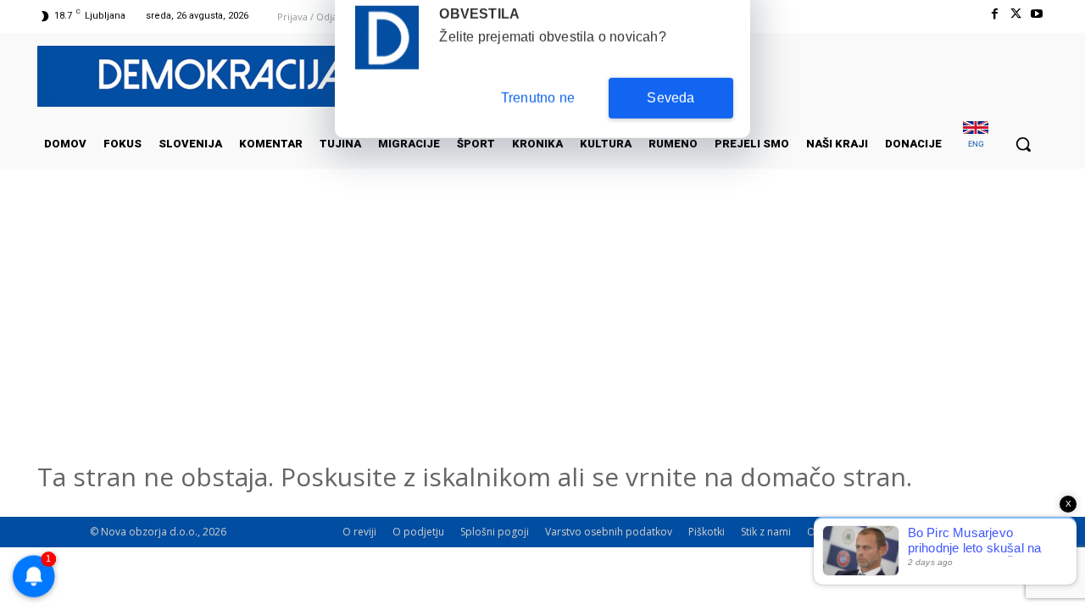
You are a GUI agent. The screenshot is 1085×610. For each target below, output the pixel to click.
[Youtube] (1037, 14)
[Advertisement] (542, 338)
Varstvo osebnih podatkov (608, 531)
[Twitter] (1016, 14)
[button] (1023, 144)
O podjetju (418, 531)
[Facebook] (993, 14)
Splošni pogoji (494, 531)
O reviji (359, 531)
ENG (976, 143)
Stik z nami (766, 531)
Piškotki (706, 531)
